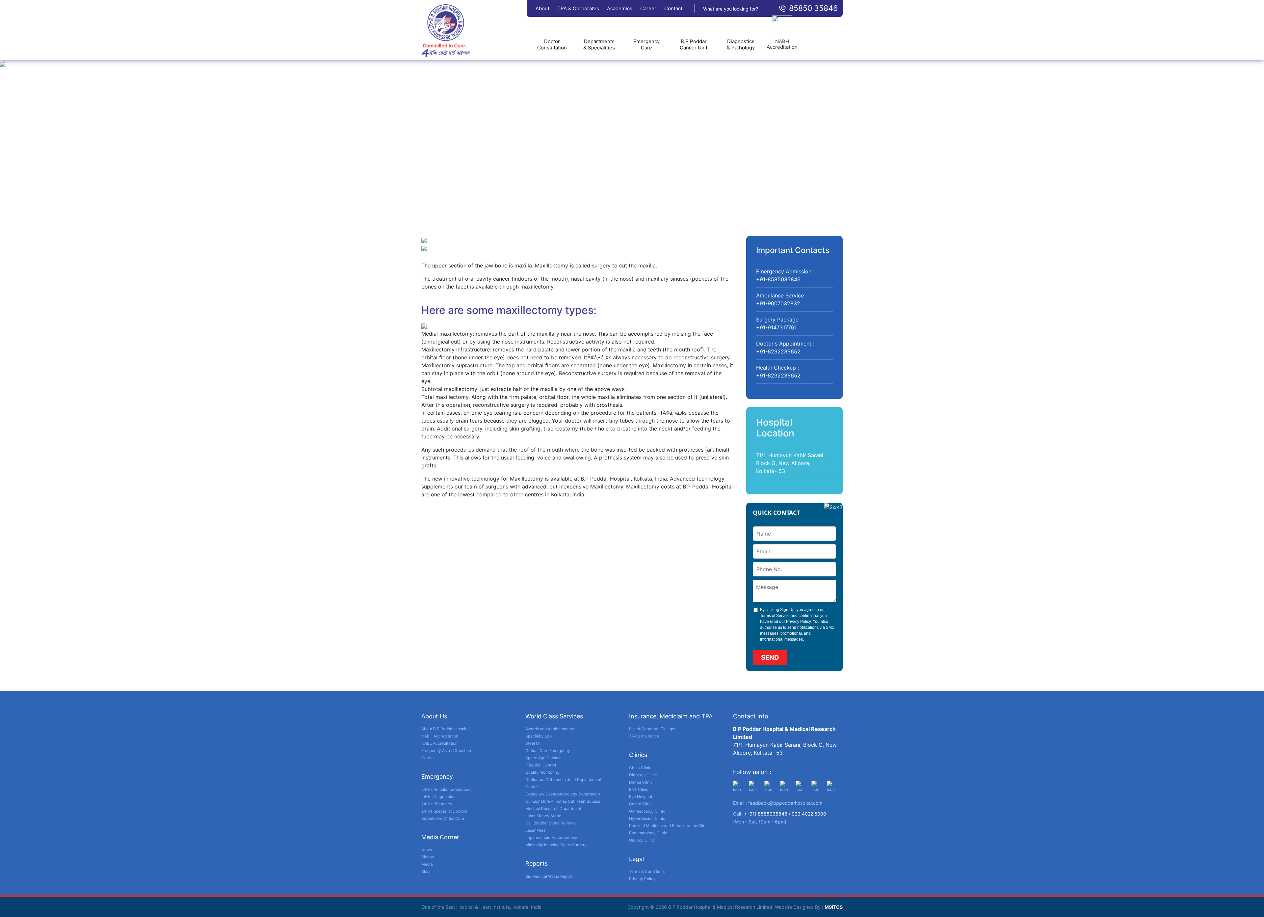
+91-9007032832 (778, 303)
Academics (619, 8)
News (426, 849)
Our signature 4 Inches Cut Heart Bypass (562, 801)
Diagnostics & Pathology (741, 44)
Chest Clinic (640, 767)
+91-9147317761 (776, 327)
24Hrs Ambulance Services (446, 789)
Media (427, 864)
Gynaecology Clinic (647, 811)
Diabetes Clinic (643, 774)
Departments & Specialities (599, 44)
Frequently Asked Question (446, 750)
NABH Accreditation (439, 736)
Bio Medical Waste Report (548, 876)
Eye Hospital (640, 796)
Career (648, 8)
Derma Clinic (641, 782)
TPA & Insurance (644, 736)
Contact (673, 8)
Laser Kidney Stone (543, 815)
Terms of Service (775, 615)
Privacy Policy (798, 621)
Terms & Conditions (647, 871)
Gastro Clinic (641, 803)
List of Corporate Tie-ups (652, 728)
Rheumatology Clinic (648, 832)
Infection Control (540, 765)
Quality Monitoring (542, 772)
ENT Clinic (638, 789)
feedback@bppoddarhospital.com (785, 803)
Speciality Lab (538, 736)
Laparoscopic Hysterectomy (551, 837)
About (542, 8)
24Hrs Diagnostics (438, 796)
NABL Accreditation (439, 743)
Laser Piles (535, 830)
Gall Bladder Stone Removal (551, 822)
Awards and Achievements (549, 728)
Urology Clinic (642, 840)
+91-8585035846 (778, 279)
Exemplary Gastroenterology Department (562, 794)
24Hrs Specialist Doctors (444, 811)
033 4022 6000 (809, 814)
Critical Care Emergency (547, 750)
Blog (425, 871)
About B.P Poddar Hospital (445, 728)
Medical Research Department (553, 808)
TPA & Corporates (578, 8)
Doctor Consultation (552, 44)
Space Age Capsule (543, 757)
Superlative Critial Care (442, 818)
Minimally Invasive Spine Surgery (556, 844)
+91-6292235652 (778, 351)
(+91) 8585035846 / (768, 814)
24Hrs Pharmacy (436, 803)
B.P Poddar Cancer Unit (693, 44)
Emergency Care (646, 44)
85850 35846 (813, 8)
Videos (427, 856)
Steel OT (533, 743)
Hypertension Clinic (647, 818)
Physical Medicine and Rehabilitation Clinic (669, 825)
